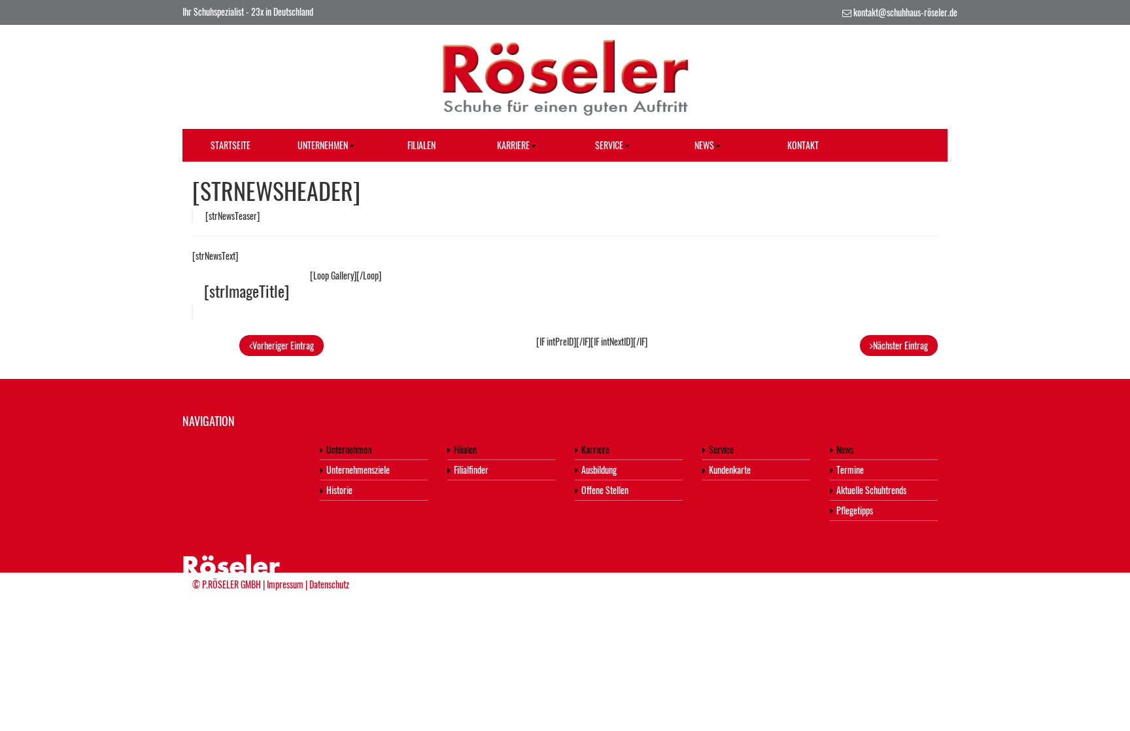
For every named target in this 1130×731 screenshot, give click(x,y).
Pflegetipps (854, 510)
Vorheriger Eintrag (283, 345)
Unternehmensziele (358, 469)
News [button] (704, 145)
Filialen (421, 145)
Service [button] (609, 145)
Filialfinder (471, 469)
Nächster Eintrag (900, 345)
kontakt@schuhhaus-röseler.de (905, 12)
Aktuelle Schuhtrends (871, 490)
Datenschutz (329, 584)
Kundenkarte (730, 469)
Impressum (285, 584)
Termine (850, 469)
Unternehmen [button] (323, 145)
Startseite (230, 145)
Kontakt (803, 145)
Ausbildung (599, 469)
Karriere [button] (513, 145)
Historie (339, 490)
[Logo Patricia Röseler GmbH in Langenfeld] (565, 75)
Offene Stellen (604, 490)
